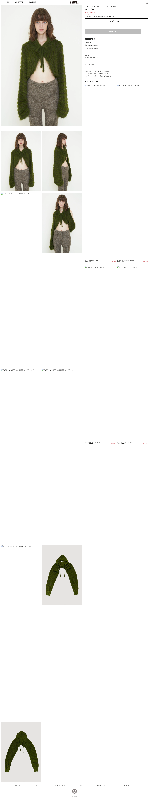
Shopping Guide (59, 785)
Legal (81, 785)
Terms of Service (103, 785)
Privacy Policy (129, 785)
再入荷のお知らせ (116, 21)
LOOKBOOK (32, 2)
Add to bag (113, 31)
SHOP (8, 2)
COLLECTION (19, 2)
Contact (18, 785)
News (38, 785)
